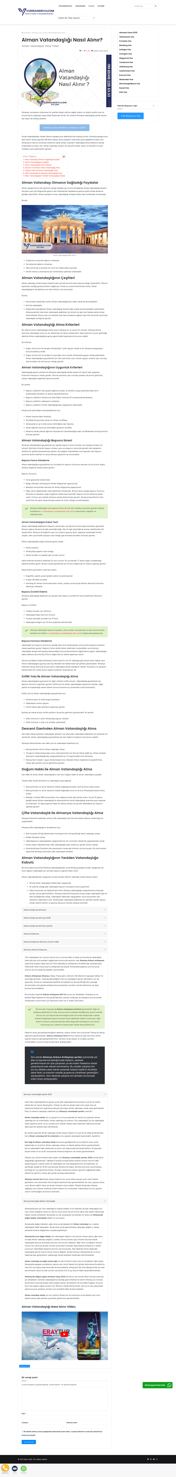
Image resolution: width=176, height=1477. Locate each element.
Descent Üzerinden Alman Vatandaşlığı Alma (42, 168)
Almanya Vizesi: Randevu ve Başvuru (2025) (64, 127)
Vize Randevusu (65, 6)
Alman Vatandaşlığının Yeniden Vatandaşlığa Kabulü (45, 176)
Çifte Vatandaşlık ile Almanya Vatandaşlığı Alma (43, 173)
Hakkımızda (80, 6)
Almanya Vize (37, 33)
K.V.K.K (91, 6)
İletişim (101, 6)
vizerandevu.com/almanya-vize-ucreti (66, 633)
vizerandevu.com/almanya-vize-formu (59, 511)
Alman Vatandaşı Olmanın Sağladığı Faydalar (42, 159)
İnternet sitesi (71, 1423)
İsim (24, 1414)
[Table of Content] (64, 156)
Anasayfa (26, 33)
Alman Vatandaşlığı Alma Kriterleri (38, 165)
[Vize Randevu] (36, 12)
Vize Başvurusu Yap (130, 116)
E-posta (25, 1423)
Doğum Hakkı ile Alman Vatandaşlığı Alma (41, 170)
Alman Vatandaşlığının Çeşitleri (37, 162)
